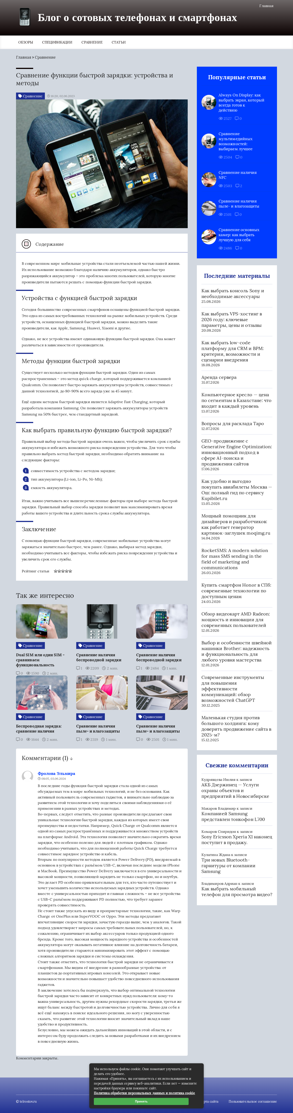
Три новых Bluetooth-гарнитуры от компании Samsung (228, 865)
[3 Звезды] (63, 571)
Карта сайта (209, 1101)
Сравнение (92, 42)
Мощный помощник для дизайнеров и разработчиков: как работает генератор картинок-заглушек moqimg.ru (235, 524)
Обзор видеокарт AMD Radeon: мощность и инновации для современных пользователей (235, 619)
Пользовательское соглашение (253, 1101)
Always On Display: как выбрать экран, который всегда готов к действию (241, 103)
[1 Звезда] (55, 571)
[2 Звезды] (59, 571)
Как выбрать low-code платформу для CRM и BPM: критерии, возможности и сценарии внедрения (232, 351)
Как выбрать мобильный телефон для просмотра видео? (236, 891)
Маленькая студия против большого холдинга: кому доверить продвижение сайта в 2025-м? (236, 726)
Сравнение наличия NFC (238, 175)
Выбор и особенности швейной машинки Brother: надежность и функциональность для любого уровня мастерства (236, 651)
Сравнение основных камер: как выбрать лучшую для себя (239, 234)
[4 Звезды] (66, 571)
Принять (141, 1101)
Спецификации (57, 42)
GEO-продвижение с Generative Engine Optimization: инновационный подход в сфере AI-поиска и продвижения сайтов (236, 452)
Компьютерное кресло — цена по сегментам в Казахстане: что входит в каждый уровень (236, 400)
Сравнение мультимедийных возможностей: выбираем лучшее (235, 141)
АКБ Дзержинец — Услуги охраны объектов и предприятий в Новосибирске (235, 790)
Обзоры (25, 42)
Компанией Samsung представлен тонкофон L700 (233, 816)
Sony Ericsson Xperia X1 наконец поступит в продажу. (236, 839)
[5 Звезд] (70, 571)
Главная (266, 5)
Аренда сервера (218, 377)
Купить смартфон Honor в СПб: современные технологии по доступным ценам (236, 590)
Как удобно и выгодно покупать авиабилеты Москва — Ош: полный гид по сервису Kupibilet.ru (236, 489)
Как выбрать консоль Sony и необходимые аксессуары (232, 293)
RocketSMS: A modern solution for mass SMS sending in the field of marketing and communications (234, 558)
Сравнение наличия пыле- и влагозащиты (239, 204)
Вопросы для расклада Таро (232, 423)
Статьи (118, 42)
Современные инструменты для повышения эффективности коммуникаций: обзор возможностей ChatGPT (232, 688)
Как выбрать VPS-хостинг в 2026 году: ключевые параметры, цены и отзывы (231, 319)
